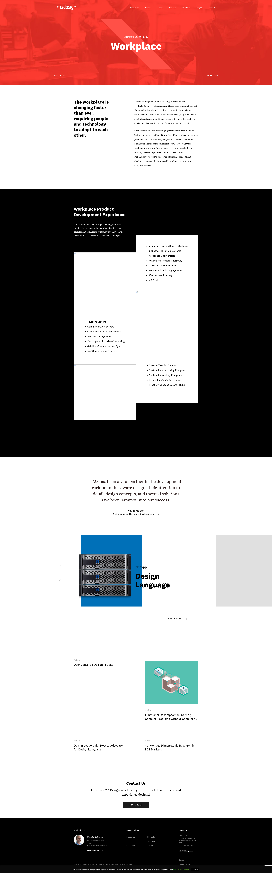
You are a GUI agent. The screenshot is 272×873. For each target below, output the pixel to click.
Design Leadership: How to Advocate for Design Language (98, 747)
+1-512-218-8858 (187, 845)
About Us (172, 8)
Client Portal (184, 864)
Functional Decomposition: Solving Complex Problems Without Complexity (171, 717)
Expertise (148, 8)
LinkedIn (151, 837)
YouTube (151, 841)
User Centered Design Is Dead (93, 665)
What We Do (134, 8)
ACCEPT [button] (195, 869)
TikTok (150, 845)
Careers (182, 860)
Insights (199, 8)
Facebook (130, 845)
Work (161, 8)
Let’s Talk (136, 805)
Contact (212, 8)
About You (186, 8)
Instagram (130, 837)
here (174, 869)
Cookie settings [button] (183, 869)
